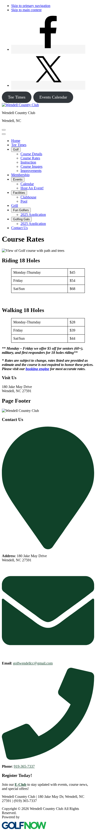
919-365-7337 (24, 766)
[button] (16, 149)
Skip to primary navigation (30, 6)
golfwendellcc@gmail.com (33, 663)
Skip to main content (26, 10)
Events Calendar (53, 97)
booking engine (37, 369)
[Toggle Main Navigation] (4, 130)
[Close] (4, 134)
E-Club (20, 784)
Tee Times (16, 97)
